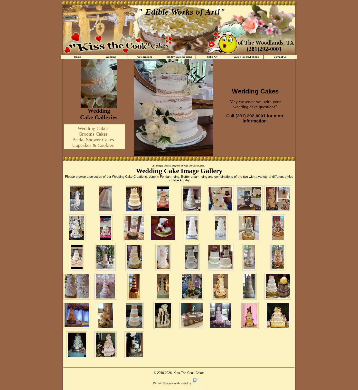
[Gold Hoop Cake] (192, 286)
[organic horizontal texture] (220, 286)
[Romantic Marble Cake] (77, 198)
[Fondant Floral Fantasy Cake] (77, 286)
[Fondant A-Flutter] (249, 286)
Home (77, 57)
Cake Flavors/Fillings (246, 57)
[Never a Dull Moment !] (105, 228)
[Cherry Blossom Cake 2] (77, 315)
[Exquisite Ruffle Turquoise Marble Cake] (76, 228)
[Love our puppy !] (220, 198)
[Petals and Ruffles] (192, 198)
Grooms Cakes (93, 134)
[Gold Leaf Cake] (278, 257)
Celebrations (144, 57)
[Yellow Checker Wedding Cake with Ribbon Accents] (278, 315)
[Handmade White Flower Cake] (192, 228)
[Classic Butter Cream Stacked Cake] (249, 257)
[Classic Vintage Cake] (134, 198)
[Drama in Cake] (134, 345)
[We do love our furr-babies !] (191, 257)
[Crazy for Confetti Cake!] (134, 228)
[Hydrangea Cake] (220, 228)
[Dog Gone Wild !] (77, 257)
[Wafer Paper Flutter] (163, 257)
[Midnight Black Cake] (249, 198)
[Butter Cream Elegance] (278, 198)
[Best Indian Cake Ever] (249, 315)
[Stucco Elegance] (134, 257)
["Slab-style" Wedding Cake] (105, 198)
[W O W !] (220, 315)
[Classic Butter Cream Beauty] (105, 257)
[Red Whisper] (163, 228)
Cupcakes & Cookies (93, 145)
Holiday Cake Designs (179, 57)
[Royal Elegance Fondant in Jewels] (77, 345)
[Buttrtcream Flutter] (134, 315)
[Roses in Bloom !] (134, 286)
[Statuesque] (163, 286)
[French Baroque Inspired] (163, 315)
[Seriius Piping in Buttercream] (220, 257)
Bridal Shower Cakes (93, 139)
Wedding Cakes (93, 128)
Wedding (111, 57)
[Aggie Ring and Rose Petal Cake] (278, 286)
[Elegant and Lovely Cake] (105, 315)
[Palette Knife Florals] (278, 228)
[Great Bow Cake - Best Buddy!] (163, 198)
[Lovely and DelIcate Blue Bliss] (249, 228)
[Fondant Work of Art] (105, 345)
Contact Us (280, 57)
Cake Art (212, 57)
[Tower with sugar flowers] (105, 286)
